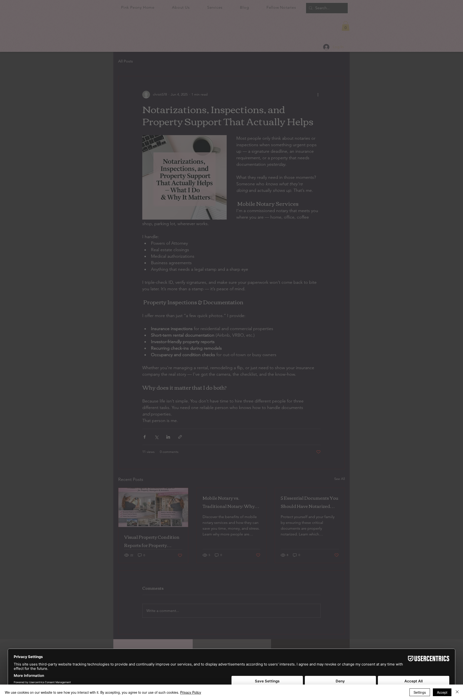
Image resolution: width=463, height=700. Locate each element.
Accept (442, 692)
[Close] (457, 692)
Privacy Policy (190, 692)
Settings (420, 692)
